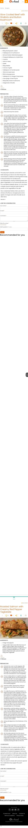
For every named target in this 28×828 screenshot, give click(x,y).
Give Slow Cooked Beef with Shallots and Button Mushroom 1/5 (1, 224)
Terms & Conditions (10, 815)
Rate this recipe (4, 223)
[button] (1, 1)
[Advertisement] (14, 299)
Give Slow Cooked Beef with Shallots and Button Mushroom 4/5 (4, 224)
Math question (4, 227)
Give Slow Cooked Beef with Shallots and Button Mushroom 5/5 (5, 224)
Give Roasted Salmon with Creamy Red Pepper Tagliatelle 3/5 (3, 790)
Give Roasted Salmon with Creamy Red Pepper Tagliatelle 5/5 (5, 790)
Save (2, 232)
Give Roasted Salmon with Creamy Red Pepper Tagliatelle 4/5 (4, 790)
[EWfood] (14, 1)
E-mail (2, 210)
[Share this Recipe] (16, 23)
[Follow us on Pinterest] (18, 809)
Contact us (22, 813)
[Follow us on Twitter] (12, 809)
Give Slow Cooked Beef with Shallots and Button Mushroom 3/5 (3, 224)
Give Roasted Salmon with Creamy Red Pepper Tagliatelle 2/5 (2, 790)
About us (14, 813)
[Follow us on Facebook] (9, 809)
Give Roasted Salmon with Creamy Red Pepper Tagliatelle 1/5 (1, 790)
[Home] (14, 819)
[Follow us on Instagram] (15, 809)
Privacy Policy (20, 815)
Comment (3, 215)
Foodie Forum (6, 813)
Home (2, 8)
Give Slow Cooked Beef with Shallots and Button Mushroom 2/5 (2, 224)
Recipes (7, 8)
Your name (3, 205)
